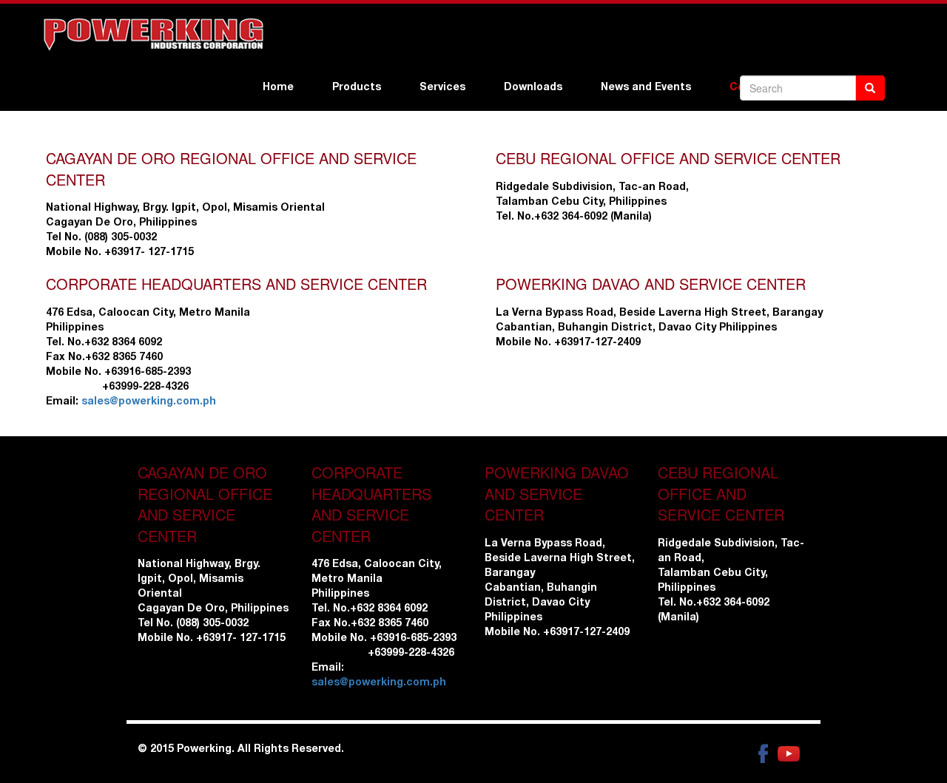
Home (278, 88)
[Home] (152, 34)
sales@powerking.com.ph (148, 402)
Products (356, 88)
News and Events (646, 88)
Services (442, 88)
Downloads (533, 88)
